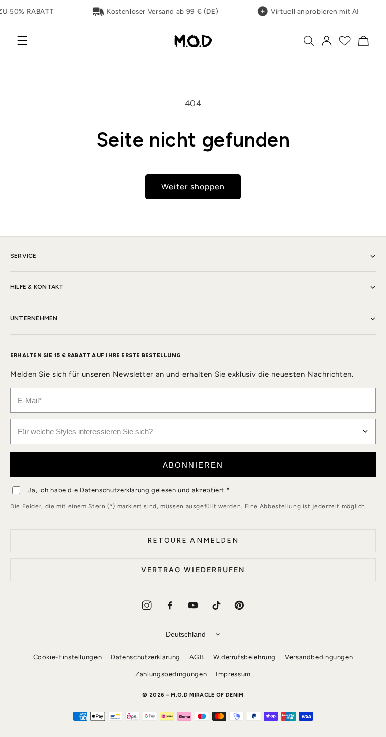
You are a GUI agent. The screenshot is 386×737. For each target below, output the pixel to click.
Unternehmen (34, 318)
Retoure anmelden (193, 540)
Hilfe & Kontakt (37, 286)
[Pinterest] (239, 605)
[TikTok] (216, 605)
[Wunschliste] (345, 41)
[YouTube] (193, 605)
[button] (27, 40)
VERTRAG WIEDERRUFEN (193, 569)
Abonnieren (193, 465)
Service (23, 255)
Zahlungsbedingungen (171, 674)
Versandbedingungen (319, 657)
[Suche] (308, 40)
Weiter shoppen (193, 186)
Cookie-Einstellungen (67, 657)
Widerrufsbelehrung (244, 657)
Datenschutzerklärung (115, 490)
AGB (196, 657)
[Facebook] (169, 605)
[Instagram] (146, 605)
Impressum (233, 674)
